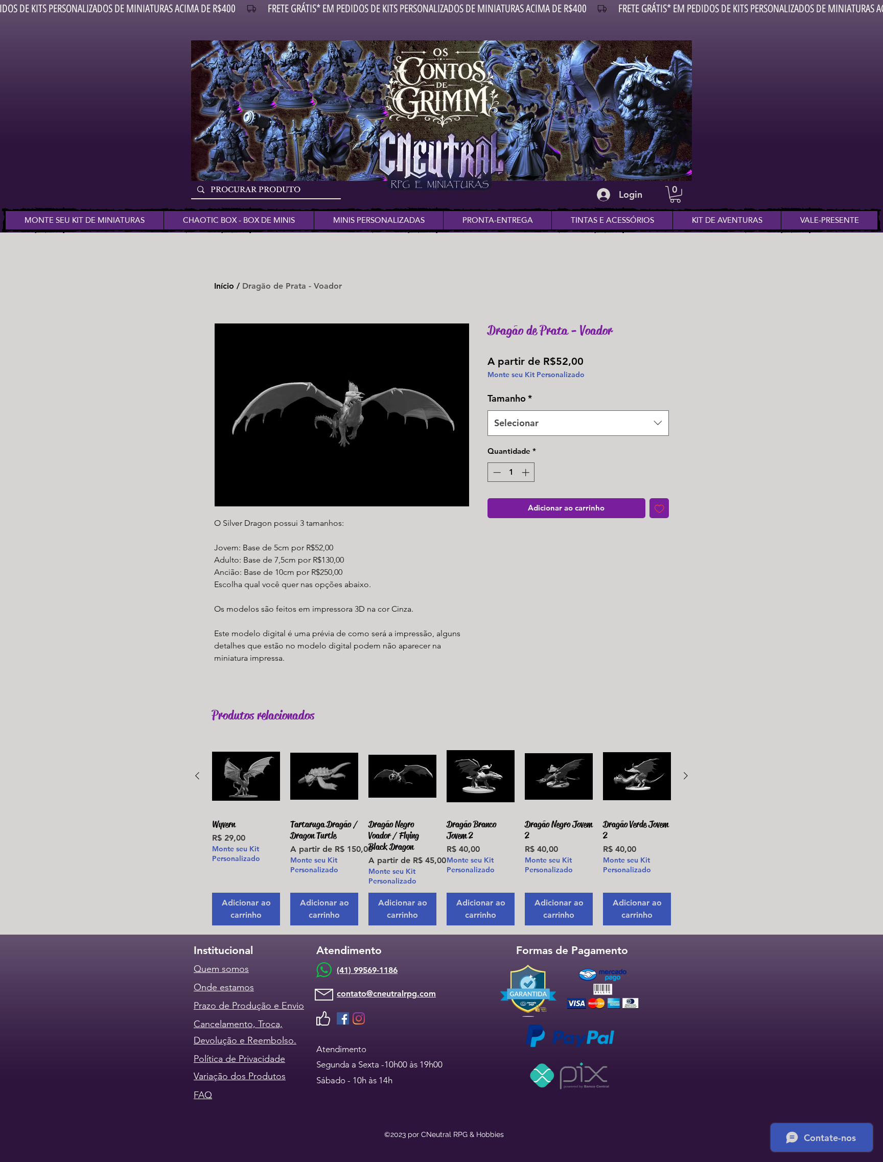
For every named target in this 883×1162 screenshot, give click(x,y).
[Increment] (526, 472)
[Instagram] (359, 1018)
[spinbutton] (511, 472)
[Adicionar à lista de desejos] (659, 508)
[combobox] (578, 423)
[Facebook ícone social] (343, 1018)
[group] (441, 834)
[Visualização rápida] (246, 776)
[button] (675, 194)
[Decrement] (496, 472)
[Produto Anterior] (197, 776)
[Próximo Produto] (686, 776)
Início (224, 286)
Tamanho (509, 398)
